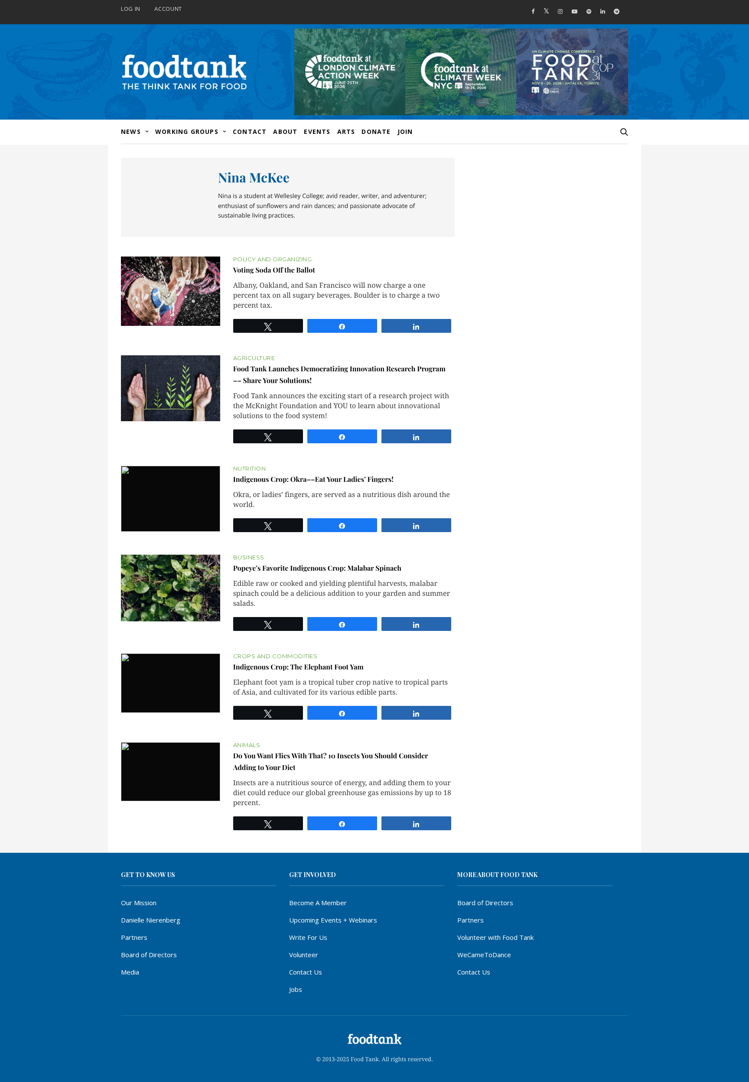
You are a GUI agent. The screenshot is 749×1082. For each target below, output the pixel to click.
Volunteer (303, 954)
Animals (247, 745)
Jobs (295, 989)
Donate (376, 131)
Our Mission (138, 902)
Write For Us (308, 937)
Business (248, 557)
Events (317, 131)
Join (405, 131)
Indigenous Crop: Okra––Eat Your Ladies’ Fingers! (313, 479)
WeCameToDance (484, 954)
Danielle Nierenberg (150, 920)
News (131, 131)
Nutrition (249, 468)
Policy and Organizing (272, 259)
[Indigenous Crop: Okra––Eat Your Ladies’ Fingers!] (170, 499)
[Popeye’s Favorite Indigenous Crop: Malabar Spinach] (170, 588)
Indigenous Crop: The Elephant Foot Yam (298, 667)
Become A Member (318, 902)
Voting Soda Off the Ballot (274, 270)
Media (130, 972)
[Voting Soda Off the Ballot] (170, 291)
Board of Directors (149, 954)
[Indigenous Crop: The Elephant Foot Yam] (170, 683)
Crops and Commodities (275, 656)
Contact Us (305, 972)
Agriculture (254, 358)
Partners (134, 937)
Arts (346, 131)
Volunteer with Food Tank (495, 937)
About (285, 131)
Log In (130, 9)
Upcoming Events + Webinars (333, 920)
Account (168, 9)
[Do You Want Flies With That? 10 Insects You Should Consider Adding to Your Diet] (170, 772)
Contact (250, 131)
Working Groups (186, 131)
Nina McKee (254, 177)
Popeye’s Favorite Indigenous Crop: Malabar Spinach (317, 568)
